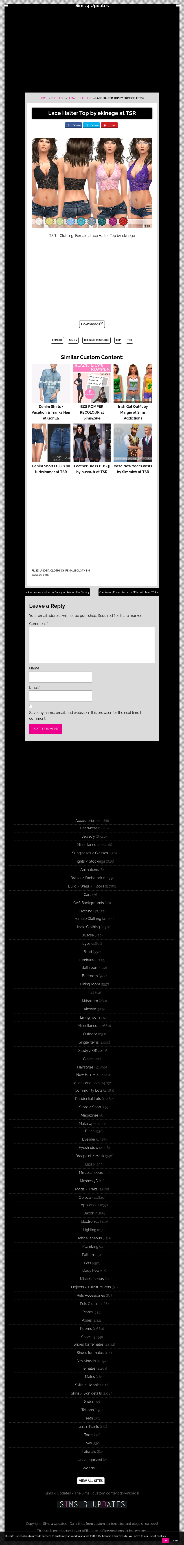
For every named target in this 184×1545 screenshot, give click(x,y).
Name (35, 668)
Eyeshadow (88, 1148)
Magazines (90, 1115)
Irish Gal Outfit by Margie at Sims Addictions (133, 412)
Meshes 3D (89, 1181)
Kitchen (90, 1009)
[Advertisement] (92, 49)
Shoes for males (90, 1353)
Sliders (89, 1401)
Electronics (90, 1221)
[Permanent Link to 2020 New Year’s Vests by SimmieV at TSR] (133, 460)
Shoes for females (89, 1344)
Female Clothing (80, 98)
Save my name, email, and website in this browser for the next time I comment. (85, 716)
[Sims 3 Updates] (92, 1504)
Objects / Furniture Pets (91, 1287)
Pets (87, 1263)
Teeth (88, 1418)
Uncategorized (90, 1460)
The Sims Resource (96, 340)
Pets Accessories (91, 1295)
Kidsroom (90, 1001)
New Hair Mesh (88, 1075)
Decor (88, 1213)
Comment (38, 624)
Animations (89, 869)
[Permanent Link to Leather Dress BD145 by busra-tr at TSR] (92, 460)
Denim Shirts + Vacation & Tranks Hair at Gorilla (51, 412)
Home (44, 98)
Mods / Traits (86, 1189)
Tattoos (87, 1410)
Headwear (88, 828)
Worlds (89, 1468)
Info (175, 1540)
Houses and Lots (86, 1083)
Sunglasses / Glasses (90, 853)
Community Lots (88, 1090)
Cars (87, 894)
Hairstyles (85, 1067)
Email (34, 687)
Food (87, 952)
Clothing (58, 98)
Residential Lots (88, 1099)
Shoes (86, 1337)
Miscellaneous (89, 845)
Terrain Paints (88, 1426)
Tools (88, 1435)
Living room (90, 1017)
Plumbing (90, 1246)
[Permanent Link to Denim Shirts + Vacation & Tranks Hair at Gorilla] (51, 401)
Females (89, 1368)
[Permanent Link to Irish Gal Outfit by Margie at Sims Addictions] (133, 401)
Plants (88, 1312)
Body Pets (90, 1270)
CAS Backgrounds (88, 903)
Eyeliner (88, 1139)
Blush (89, 1131)
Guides (88, 1059)
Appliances (90, 1205)
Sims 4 (73, 340)
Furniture (86, 960)
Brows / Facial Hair (86, 878)
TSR (129, 340)
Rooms (86, 1328)
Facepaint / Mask (89, 1156)
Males (90, 1377)
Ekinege (57, 340)
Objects (85, 1197)
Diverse (87, 935)
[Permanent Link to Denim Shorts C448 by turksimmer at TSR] (51, 460)
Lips (88, 1164)
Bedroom (90, 976)
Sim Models (86, 1361)
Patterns (89, 1255)
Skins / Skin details (86, 1393)
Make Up (86, 1123)
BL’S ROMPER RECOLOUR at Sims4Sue (92, 412)
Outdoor (90, 1034)
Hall (91, 992)
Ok (165, 1540)
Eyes (86, 943)
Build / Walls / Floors (86, 886)
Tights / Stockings (90, 861)
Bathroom (90, 967)
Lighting (89, 1230)
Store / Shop (90, 1107)
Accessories (85, 821)
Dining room (90, 984)
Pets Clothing (91, 1304)
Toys (88, 1443)
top (118, 340)
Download (90, 324)
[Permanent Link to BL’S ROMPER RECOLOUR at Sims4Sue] (92, 401)
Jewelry (88, 836)
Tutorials (89, 1451)
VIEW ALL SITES (91, 1481)
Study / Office (90, 1050)
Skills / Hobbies (88, 1385)
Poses (87, 1320)
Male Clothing (88, 927)
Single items (89, 1042)
